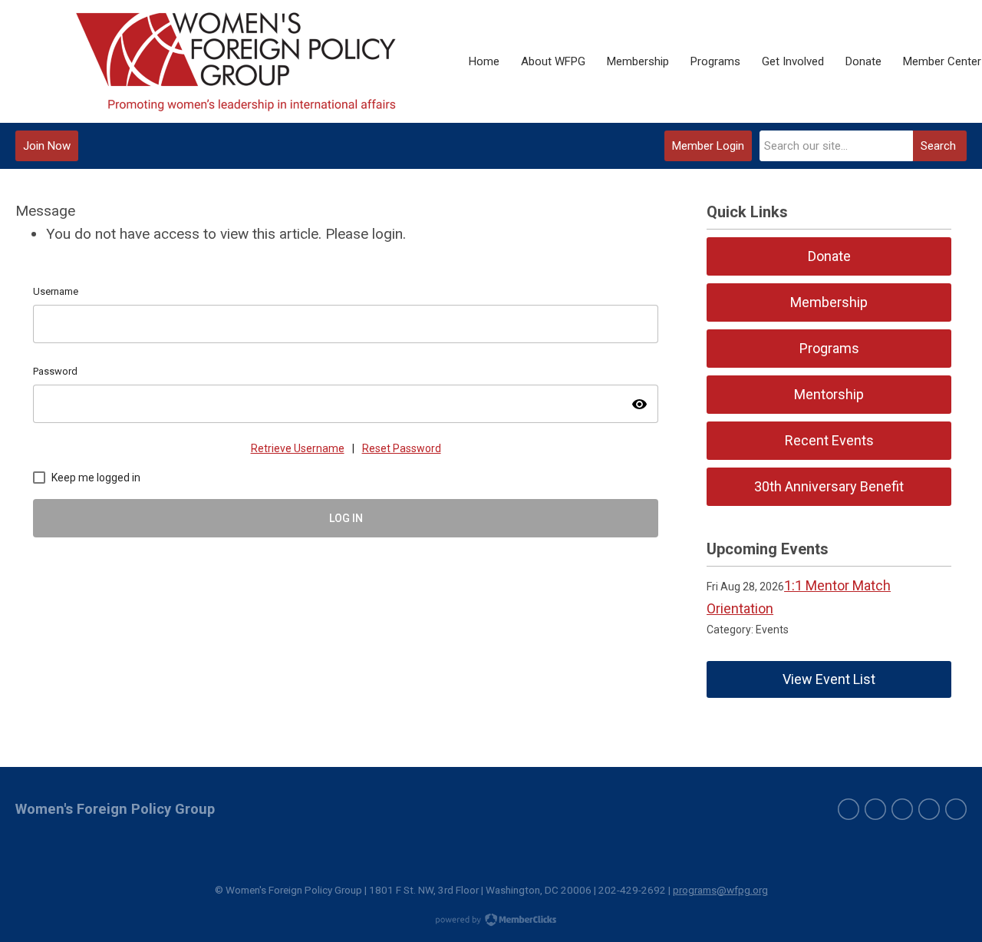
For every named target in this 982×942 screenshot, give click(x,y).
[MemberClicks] (236, 61)
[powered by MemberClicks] (491, 921)
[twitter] (848, 809)
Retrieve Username (297, 448)
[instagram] (929, 809)
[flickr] (956, 809)
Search (938, 146)
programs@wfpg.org (720, 890)
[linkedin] (902, 809)
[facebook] (875, 809)
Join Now (47, 146)
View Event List (829, 679)
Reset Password (401, 448)
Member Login (708, 146)
